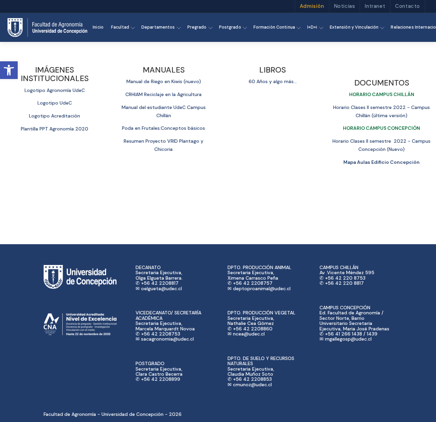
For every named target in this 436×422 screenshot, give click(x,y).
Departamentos (158, 27)
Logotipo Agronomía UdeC (55, 90)
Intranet (375, 6)
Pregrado (197, 27)
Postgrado (230, 27)
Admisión (312, 6)
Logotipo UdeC (54, 103)
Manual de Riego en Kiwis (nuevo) (163, 81)
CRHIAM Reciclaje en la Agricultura (163, 94)
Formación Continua (274, 27)
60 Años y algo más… (273, 81)
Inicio (98, 27)
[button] (9, 70)
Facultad (120, 27)
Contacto (407, 6)
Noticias (344, 6)
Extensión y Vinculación (354, 27)
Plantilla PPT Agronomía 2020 (54, 129)
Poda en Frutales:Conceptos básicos (163, 128)
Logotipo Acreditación (54, 116)
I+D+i (312, 27)
